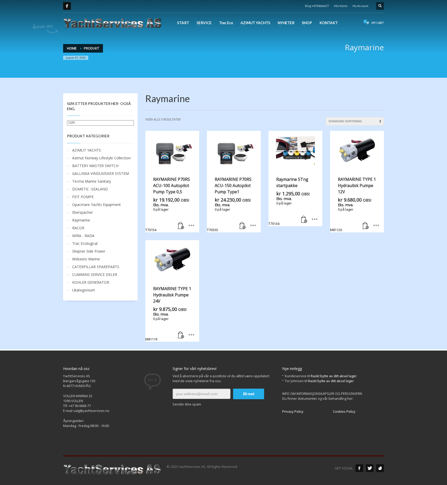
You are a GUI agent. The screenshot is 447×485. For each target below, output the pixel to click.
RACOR (78, 227)
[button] (181, 225)
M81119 (168, 313)
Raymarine (81, 220)
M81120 (353, 204)
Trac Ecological (85, 243)
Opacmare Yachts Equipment (96, 204)
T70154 (167, 204)
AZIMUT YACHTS (86, 150)
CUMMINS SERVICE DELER (94, 274)
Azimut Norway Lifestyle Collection (101, 157)
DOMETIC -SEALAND (90, 189)
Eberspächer (82, 212)
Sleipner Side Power (88, 251)
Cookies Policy (344, 411)
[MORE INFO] (191, 225)
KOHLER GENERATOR (90, 282)
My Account (360, 6)
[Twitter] (370, 468)
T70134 (289, 201)
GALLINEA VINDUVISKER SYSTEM (100, 173)
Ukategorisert (83, 290)
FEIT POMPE (83, 196)
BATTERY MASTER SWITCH (95, 165)
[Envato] (380, 468)
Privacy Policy (292, 411)
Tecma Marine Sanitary (91, 181)
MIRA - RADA (83, 235)
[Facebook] (67, 6)
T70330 (229, 204)
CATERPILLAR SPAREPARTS (95, 266)
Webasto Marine (86, 258)
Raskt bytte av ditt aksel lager (334, 376)
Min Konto (340, 6)
